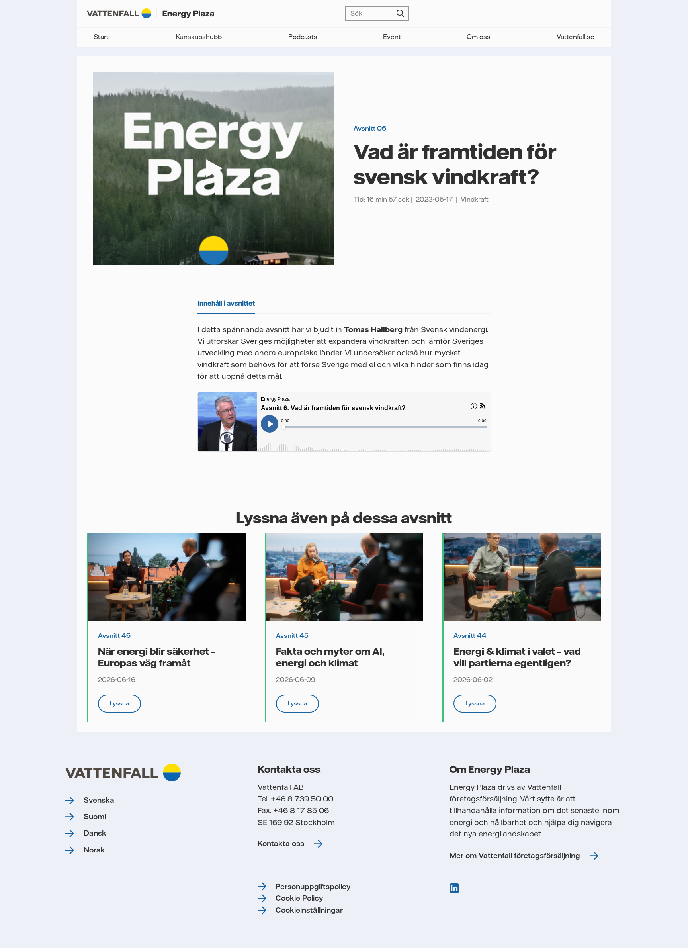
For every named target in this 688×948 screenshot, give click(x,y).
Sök (400, 13)
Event (392, 37)
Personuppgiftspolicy (313, 886)
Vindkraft (475, 199)
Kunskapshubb (199, 37)
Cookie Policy (299, 898)
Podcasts (302, 37)
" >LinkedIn (455, 888)
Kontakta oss (281, 843)
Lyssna (119, 703)
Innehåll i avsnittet (226, 303)
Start (101, 37)
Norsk (94, 849)
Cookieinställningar (309, 910)
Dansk (95, 833)
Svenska (99, 800)
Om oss (479, 37)
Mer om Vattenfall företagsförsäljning (515, 855)
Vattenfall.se (575, 37)
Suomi (95, 816)
